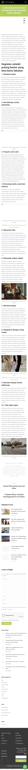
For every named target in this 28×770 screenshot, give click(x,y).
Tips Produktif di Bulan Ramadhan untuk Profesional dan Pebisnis (18, 511)
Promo (3, 693)
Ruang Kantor (21, 470)
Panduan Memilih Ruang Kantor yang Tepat (17, 528)
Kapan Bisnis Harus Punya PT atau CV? (15, 661)
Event (2, 686)
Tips (2, 695)
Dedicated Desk (19, 740)
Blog (2, 735)
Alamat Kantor (11, 465)
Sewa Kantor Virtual (21, 472)
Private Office (4, 707)
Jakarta (16, 467)
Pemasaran (4, 691)
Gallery (2, 738)
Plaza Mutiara (4, 740)
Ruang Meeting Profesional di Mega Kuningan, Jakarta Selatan (14, 641)
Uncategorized (4, 698)
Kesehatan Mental (14, 470)
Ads (2, 680)
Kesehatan (24, 469)
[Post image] (5, 512)
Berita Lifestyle (13, 463)
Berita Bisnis (4, 682)
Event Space (4, 753)
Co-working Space (18, 465)
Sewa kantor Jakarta (13, 472)
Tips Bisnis (17, 474)
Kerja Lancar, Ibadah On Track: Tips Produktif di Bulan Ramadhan (18, 557)
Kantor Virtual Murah (16, 469)
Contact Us (3, 724)
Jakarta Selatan (22, 467)
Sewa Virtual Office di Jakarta (8, 474)
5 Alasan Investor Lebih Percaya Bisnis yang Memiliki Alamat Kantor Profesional (16, 634)
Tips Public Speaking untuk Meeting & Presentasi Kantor (18, 520)
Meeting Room (4, 756)
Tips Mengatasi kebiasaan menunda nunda (17, 547)
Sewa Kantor (5, 472)
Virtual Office (4, 750)
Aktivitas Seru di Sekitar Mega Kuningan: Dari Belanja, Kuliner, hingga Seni (18, 538)
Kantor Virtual (8, 469)
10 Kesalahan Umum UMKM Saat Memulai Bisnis (16, 667)
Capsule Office (19, 738)
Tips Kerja (23, 474)
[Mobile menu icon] (26, 2)
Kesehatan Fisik (7, 470)
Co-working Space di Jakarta (8, 467)
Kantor (3, 469)
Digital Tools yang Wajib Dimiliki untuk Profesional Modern (14, 648)
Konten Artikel (4, 689)
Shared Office (4, 710)
